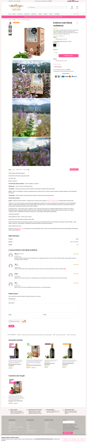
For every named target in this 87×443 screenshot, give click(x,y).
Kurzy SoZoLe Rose (31, 432)
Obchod (14, 19)
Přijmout (82, 439)
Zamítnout (74, 439)
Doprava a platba (57, 64)
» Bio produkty (12, 395)
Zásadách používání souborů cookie (44, 439)
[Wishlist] (23, 344)
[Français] (71, 1)
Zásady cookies (12, 425)
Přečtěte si (26, 16)
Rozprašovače (16, 362)
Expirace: (55, 37)
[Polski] (76, 1)
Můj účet (72, 8)
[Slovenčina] (78, 1)
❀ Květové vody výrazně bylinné (34, 334)
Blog (27, 422)
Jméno (10, 314)
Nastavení (66, 439)
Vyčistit (54, 47)
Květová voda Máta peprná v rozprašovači (68, 364)
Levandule (11, 362)
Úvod (10, 19)
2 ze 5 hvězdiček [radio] (11, 300)
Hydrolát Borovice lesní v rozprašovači (49, 364)
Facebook (47, 422)
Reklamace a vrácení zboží (50, 430)
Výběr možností (16, 370)
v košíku (22, 413)
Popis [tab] (14, 169)
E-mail (45, 314)
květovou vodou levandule (53, 200)
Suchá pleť (58, 334)
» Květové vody (24, 334)
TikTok (46, 427)
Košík (28, 427)
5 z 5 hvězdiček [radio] (16, 300)
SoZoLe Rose (73, 334)
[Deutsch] (73, 1)
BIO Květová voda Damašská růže (16, 400)
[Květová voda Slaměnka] (77, 22)
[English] (70, 1)
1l (54, 45)
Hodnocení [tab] (26, 169)
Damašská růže (14, 399)
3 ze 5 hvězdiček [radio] (12, 300)
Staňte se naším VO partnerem (51, 432)
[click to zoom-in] (31, 40)
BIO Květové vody (32, 362)
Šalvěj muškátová (48, 334)
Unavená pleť (63, 334)
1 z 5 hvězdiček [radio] (9, 300)
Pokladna (28, 425)
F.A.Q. (77, 8)
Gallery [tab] (10, 169)
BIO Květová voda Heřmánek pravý (33, 365)
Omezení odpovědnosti (13, 430)
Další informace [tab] (19, 169)
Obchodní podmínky (13, 423)
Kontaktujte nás (48, 428)
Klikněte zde (57, 412)
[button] (76, 14)
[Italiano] (74, 1)
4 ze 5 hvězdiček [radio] (14, 300)
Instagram (47, 423)
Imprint (10, 431)
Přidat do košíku (68, 55)
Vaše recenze (12, 302)
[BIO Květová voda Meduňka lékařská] (76, 22)
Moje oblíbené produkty (31, 430)
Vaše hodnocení (12, 298)
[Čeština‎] (68, 1)
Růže (18, 399)
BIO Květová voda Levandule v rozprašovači (15, 365)
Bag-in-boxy (42, 334)
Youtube (46, 425)
